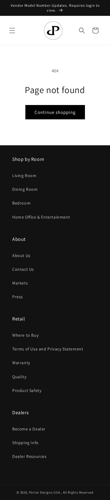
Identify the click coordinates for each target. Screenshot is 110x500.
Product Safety (26, 390)
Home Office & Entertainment (41, 217)
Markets (20, 283)
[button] (12, 30)
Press (17, 296)
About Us (21, 255)
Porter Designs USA (44, 492)
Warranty (21, 362)
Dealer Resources (29, 456)
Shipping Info (25, 442)
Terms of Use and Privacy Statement (47, 349)
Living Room (24, 175)
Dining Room (25, 189)
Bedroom (21, 203)
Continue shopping (55, 112)
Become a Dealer (29, 429)
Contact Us (23, 269)
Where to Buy (25, 335)
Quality (19, 376)
